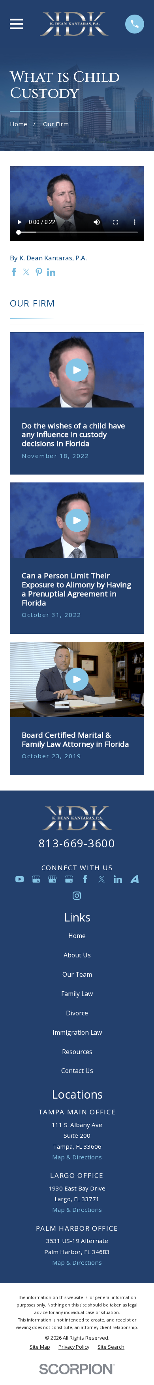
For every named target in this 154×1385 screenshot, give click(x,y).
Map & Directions (77, 1157)
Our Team (77, 974)
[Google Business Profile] (36, 879)
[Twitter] (102, 879)
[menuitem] (40, 1347)
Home (77, 935)
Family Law (77, 993)
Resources (77, 1051)
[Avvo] (134, 879)
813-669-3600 (77, 843)
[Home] (74, 24)
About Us (77, 955)
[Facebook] (85, 879)
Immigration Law (77, 1032)
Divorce (77, 1013)
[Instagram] (77, 896)
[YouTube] (19, 879)
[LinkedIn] (118, 879)
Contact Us (77, 1070)
